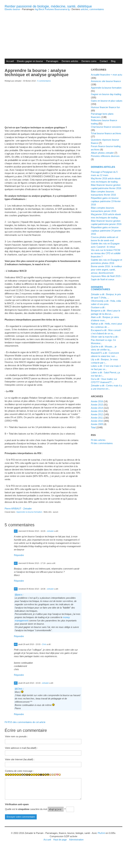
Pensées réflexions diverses (105, 156)
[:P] (36, 774)
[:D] (22, 774)
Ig (69, 9)
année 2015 (97, 404)
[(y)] (62, 777)
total (93, 427)
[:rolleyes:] (45, 774)
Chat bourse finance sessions (106, 127)
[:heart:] (57, 775)
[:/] (34, 774)
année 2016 (97, 401)
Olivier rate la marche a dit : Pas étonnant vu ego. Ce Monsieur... (105, 340)
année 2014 (97, 408)
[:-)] (8, 774)
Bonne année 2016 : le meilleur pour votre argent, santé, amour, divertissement (106, 269)
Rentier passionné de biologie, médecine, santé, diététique (48, 6)
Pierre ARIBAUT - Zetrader (18, 508)
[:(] (18, 774)
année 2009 (97, 424)
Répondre (19, 555)
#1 (16, 531)
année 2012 (97, 414)
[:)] (6, 774)
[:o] (27, 774)
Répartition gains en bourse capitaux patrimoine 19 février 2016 (106, 201)
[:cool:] (48, 774)
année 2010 (97, 421)
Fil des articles (98, 440)
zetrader (50, 531)
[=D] (25, 774)
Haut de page (60, 839)
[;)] (32, 774)
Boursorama (61, 9)
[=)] (11, 774)
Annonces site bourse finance (106, 81)
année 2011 (97, 417)
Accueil (10, 61)
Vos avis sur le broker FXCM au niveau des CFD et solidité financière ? (105, 253)
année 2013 (97, 411)
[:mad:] (43, 774)
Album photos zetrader (102, 152)
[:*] (50, 774)
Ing (36, 9)
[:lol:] (41, 774)
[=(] (20, 774)
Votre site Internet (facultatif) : (19, 759)
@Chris (18, 688)
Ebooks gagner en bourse (30, 61)
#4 (16, 644)
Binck (41, 9)
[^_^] (59, 774)
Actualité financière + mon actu (106, 74)
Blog (113, 61)
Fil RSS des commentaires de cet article (25, 722)
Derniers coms (88, 61)
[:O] (29, 774)
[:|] (13, 774)
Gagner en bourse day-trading (106, 94)
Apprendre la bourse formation (29, 512)
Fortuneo (49, 9)
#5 (16, 683)
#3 (16, 589)
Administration (76, 839)
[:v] (55, 774)
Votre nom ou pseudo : (16, 736)
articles (84, 9)
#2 (16, 563)
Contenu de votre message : (19, 771)
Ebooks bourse (12, 9)
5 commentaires (44, 81)
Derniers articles (70, 61)
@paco (18, 594)
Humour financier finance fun (105, 107)
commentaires (96, 9)
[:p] (38, 774)
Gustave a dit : (98, 307)
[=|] (15, 774)
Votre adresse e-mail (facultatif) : (21, 748)
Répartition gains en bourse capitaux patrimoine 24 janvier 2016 (106, 230)
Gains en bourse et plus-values (106, 100)
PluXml (101, 833)
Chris (44, 644)
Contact (104, 61)
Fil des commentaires (102, 443)
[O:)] (52, 774)
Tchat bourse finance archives (106, 133)
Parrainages (52, 61)
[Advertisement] (63, 32)
